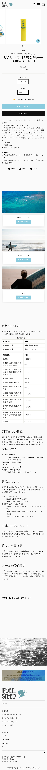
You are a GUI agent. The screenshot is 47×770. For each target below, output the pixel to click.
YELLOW (23, 81)
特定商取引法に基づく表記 (11, 714)
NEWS (4, 704)
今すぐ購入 (23, 113)
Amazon (5, 732)
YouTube (5, 736)
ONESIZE (23, 92)
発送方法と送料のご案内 (10, 718)
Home (23, 50)
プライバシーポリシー (10, 722)
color (23, 77)
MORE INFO (23, 221)
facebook (5, 743)
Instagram (5, 739)
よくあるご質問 (7, 725)
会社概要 (5, 711)
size (23, 88)
